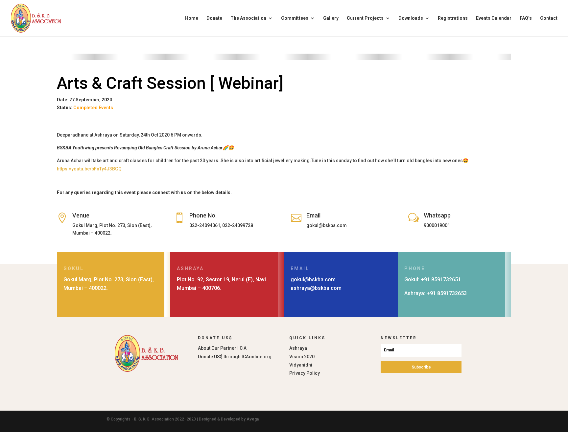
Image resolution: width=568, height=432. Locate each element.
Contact (548, 18)
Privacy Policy (304, 373)
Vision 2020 (302, 356)
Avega (253, 419)
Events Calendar (493, 18)
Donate (214, 18)
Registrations (453, 18)
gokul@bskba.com (313, 279)
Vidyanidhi (300, 365)
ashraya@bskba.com (316, 288)
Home (191, 18)
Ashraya (298, 348)
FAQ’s (526, 18)
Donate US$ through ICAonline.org (235, 356)
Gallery (331, 18)
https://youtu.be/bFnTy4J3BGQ (89, 168)
